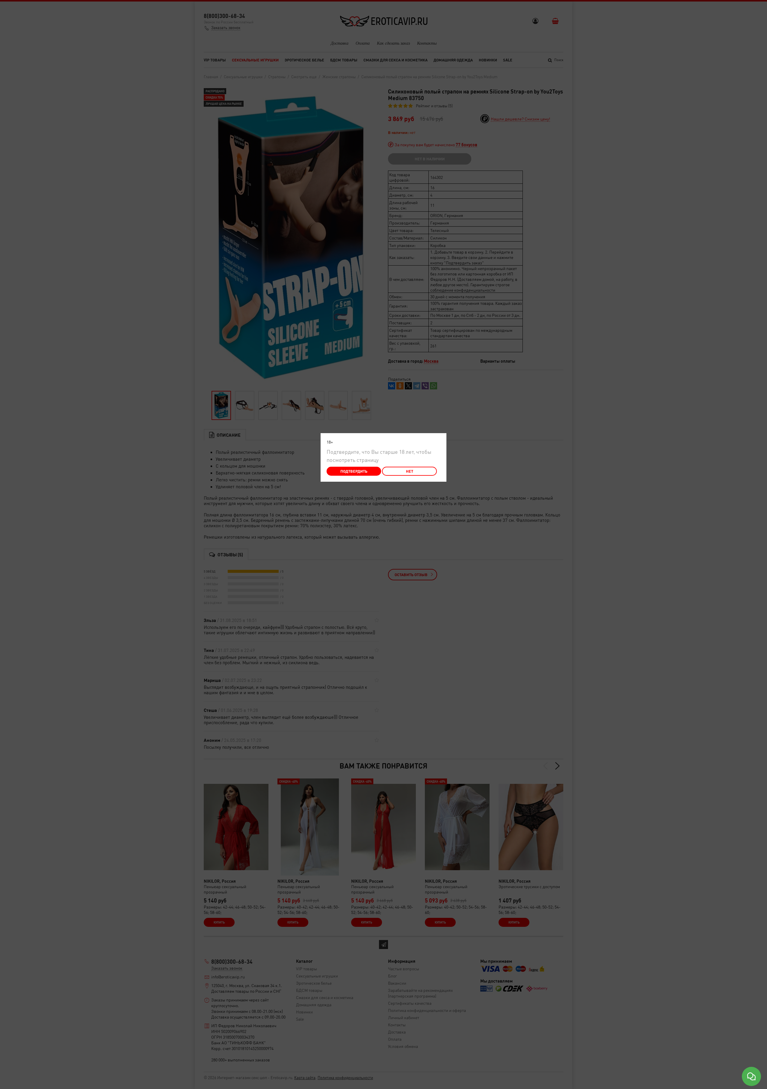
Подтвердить (353, 471)
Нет (409, 471)
